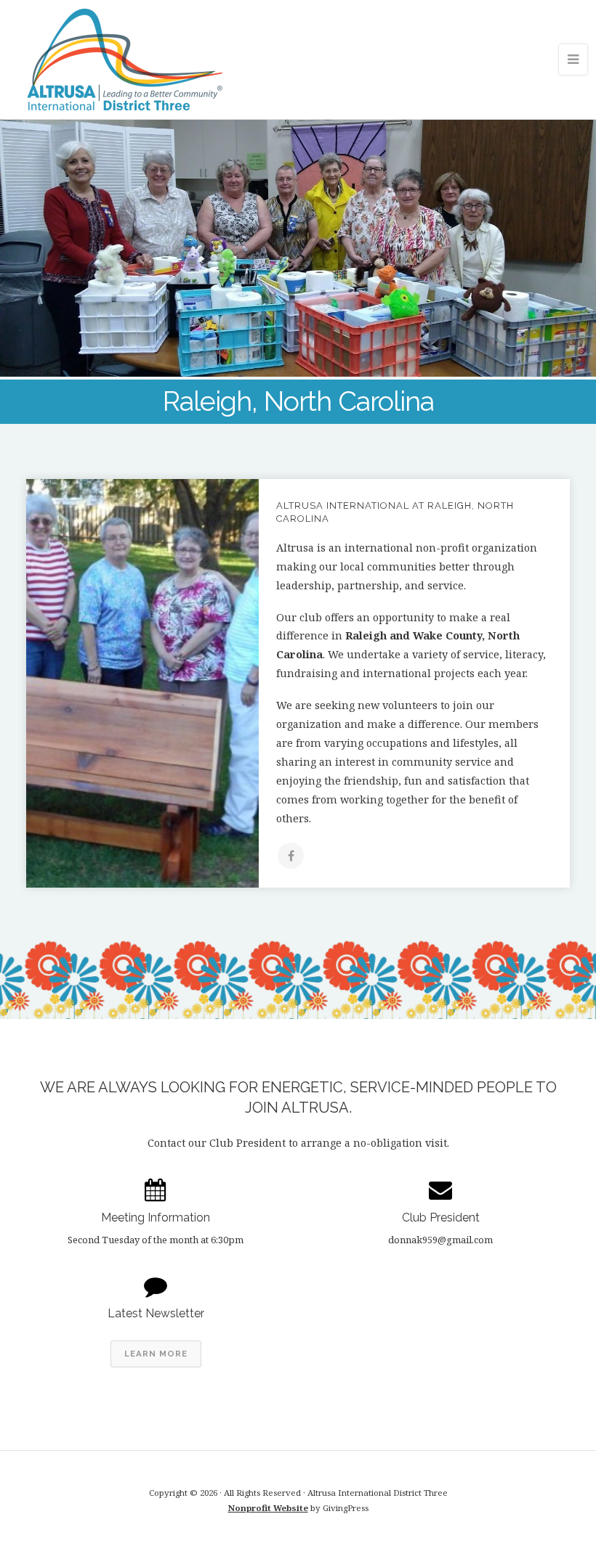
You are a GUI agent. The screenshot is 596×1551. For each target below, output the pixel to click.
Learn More (156, 1354)
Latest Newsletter (156, 1313)
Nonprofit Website (268, 1507)
